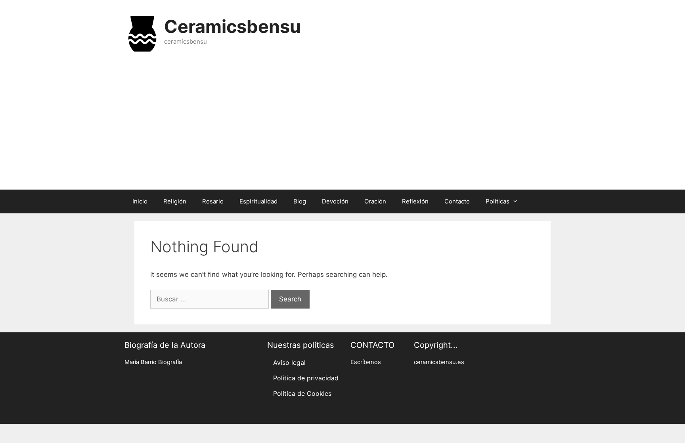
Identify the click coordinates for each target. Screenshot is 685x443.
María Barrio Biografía (153, 362)
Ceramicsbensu (232, 26)
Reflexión (415, 201)
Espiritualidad (258, 201)
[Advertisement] (342, 126)
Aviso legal (289, 362)
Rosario (213, 201)
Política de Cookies (302, 393)
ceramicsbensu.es (439, 362)
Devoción (335, 201)
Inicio (139, 201)
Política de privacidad (306, 378)
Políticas (497, 201)
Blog (299, 201)
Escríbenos (365, 362)
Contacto (457, 201)
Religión (174, 201)
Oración (375, 201)
